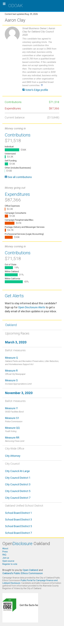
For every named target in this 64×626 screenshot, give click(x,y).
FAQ (4, 555)
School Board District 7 (18, 532)
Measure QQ (12, 429)
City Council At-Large (17, 471)
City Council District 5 (17, 491)
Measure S (18, 382)
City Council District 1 (17, 477)
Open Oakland (30, 569)
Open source (8, 561)
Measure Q (32, 360)
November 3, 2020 (19, 393)
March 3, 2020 (15, 342)
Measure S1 (13, 419)
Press (5, 551)
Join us (5, 558)
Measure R (15, 372)
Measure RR (14, 439)
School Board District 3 (18, 519)
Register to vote (9, 564)
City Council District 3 (17, 484)
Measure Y (14, 410)
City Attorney (12, 455)
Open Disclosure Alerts (31, 307)
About (5, 548)
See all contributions (19, 177)
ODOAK (15, 5)
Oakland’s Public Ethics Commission (22, 573)
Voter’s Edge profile (36, 89)
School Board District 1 (18, 512)
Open (26, 543)
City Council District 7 (17, 497)
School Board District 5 (18, 526)
